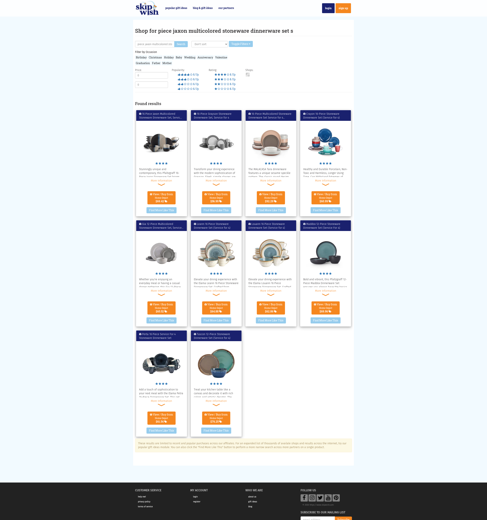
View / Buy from (162, 197)
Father (156, 63)
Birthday (141, 57)
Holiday (169, 57)
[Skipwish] (147, 7)
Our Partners (226, 8)
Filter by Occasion (146, 52)
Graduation (143, 63)
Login (328, 8)
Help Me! (142, 496)
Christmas (155, 57)
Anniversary (205, 57)
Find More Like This (161, 210)
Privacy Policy (144, 501)
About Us (252, 496)
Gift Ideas (252, 501)
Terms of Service (145, 506)
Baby (179, 57)
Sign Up (343, 8)
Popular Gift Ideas (176, 8)
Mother (167, 63)
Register (196, 501)
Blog (250, 506)
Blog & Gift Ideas (203, 8)
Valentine (221, 57)
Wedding (189, 57)
